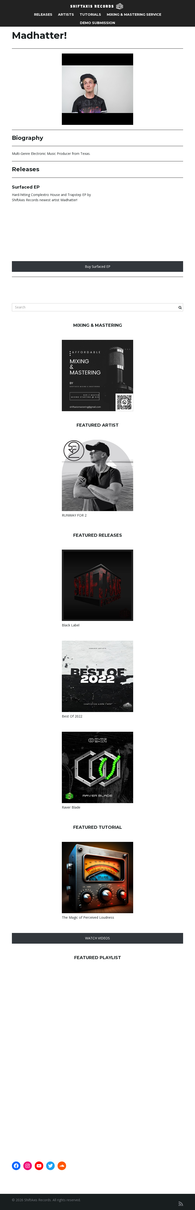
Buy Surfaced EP (97, 266)
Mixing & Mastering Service (134, 14)
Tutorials (90, 14)
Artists (66, 14)
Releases (43, 14)
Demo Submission (97, 23)
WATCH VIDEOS (97, 938)
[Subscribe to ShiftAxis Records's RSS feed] (181, 1204)
